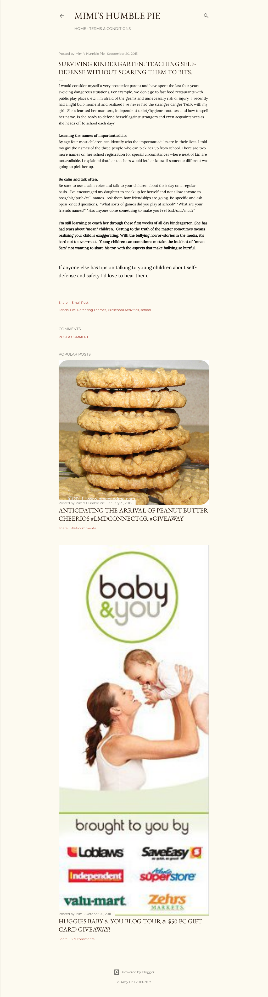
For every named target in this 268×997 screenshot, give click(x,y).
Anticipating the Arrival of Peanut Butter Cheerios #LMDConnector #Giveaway (133, 514)
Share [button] (63, 302)
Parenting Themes (91, 310)
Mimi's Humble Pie (117, 15)
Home (80, 28)
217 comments (82, 939)
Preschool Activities (123, 310)
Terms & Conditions (110, 28)
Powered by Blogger (138, 972)
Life (73, 310)
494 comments (83, 528)
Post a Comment (73, 337)
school (146, 310)
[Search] (206, 14)
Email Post (79, 302)
